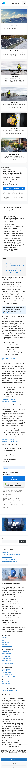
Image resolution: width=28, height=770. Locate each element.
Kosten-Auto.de (6, 653)
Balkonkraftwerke (7, 557)
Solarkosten (5, 637)
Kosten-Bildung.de (7, 655)
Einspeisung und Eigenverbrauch (11, 554)
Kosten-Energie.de (8, 313)
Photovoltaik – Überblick (8, 360)
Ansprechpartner (6, 681)
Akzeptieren (14, 759)
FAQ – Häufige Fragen (12, 272)
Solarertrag (5, 644)
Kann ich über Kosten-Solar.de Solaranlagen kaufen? (12, 449)
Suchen (4, 538)
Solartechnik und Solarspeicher (14, 268)
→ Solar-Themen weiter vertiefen (13, 188)
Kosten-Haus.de (6, 660)
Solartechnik (5, 640)
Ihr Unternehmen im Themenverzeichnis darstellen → (12, 467)
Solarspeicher (5, 642)
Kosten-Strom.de (6, 672)
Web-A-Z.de (5, 651)
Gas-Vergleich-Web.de (8, 674)
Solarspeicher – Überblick (9, 401)
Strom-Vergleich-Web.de (8, 676)
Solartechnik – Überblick (8, 399)
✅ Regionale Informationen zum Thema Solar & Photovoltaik (14, 484)
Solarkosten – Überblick (8, 358)
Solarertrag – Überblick (8, 439)
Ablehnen (14, 763)
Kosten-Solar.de (13, 3)
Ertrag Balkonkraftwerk (8, 559)
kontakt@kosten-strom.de (9, 690)
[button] (26, 746)
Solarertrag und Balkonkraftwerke (15, 270)
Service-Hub (5, 552)
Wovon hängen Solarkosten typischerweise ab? (11, 454)
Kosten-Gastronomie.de (8, 658)
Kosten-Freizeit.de (7, 656)
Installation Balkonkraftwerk (10, 561)
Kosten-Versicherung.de (8, 663)
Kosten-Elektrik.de (7, 671)
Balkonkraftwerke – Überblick (10, 441)
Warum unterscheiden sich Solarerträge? (11, 460)
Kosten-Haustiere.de (7, 662)
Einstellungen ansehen (14, 767)
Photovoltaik (5, 639)
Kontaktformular (6, 683)
